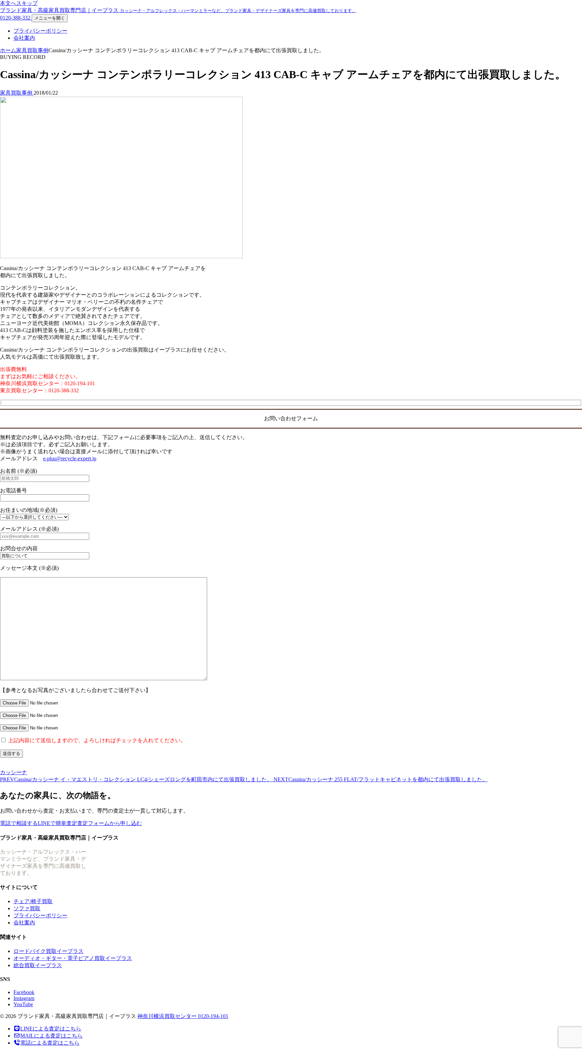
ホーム (8, 50)
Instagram (23, 998)
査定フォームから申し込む (109, 823)
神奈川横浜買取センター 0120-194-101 (182, 1016)
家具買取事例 (32, 50)
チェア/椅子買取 (33, 901)
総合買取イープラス (37, 965)
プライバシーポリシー (40, 31)
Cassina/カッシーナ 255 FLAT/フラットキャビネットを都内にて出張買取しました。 (380, 779)
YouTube (23, 1004)
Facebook (23, 992)
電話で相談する (19, 823)
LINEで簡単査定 (57, 823)
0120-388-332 (16, 18)
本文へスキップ (19, 3)
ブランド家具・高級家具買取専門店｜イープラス (178, 10)
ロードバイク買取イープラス (48, 951)
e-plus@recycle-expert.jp (69, 458)
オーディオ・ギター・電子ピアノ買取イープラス (72, 958)
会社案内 (24, 38)
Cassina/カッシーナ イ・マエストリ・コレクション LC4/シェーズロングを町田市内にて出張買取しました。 (136, 779)
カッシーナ (13, 772)
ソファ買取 (26, 908)
